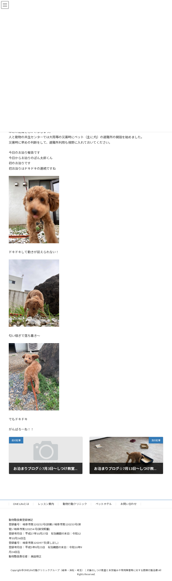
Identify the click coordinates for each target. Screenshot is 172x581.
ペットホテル (104, 504)
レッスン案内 (46, 504)
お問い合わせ (128, 504)
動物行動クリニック (75, 504)
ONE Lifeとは (21, 504)
